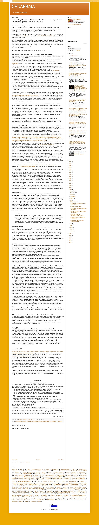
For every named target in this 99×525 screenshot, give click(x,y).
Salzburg (78, 492)
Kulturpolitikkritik (54, 485)
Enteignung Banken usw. (39, 475)
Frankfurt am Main (28, 478)
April (71, 227)
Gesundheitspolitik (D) (68, 479)
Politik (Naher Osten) (68, 489)
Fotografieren (20, 478)
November (72, 192)
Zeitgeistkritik (83, 499)
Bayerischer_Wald (37, 470)
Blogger (55, 509)
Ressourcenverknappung (35, 421)
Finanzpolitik (70, 477)
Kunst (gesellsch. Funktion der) (68, 485)
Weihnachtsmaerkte (81, 498)
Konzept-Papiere (83, 484)
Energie (28, 421)
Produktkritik (49, 491)
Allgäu (28, 469)
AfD (21, 469)
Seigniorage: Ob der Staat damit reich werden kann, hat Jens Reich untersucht (77, 123)
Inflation (82, 481)
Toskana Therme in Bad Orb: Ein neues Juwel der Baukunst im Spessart (80, 153)
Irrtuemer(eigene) (69, 483)
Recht (31, 492)
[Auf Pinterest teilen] (43, 419)
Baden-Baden (23, 470)
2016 (70, 180)
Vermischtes (83, 496)
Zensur (21, 501)
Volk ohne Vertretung (74, 201)
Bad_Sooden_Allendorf (15, 470)
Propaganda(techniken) (68, 491)
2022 (70, 169)
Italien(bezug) (84, 483)
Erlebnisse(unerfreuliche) (61, 475)
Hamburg (38, 481)
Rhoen (74, 492)
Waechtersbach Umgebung (56, 498)
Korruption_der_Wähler (21, 485)
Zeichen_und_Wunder (75, 499)
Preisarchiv (41, 491)
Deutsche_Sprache (16, 473)
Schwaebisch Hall (25, 494)
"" (23, 35)
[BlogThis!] (39, 419)
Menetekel (46, 487)
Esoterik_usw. (76, 475)
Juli (71, 200)
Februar (72, 231)
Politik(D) (77, 490)
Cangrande (78, 19)
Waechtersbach (44, 498)
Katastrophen (20, 484)
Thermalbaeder (44, 495)
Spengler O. (45, 494)
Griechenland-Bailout (24, 481)
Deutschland (26, 474)
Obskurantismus (40, 488)
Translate (78, 50)
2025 (70, 163)
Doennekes (84, 473)
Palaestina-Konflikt (76, 488)
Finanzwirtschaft (80, 477)
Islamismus (76, 483)
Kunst (60, 485)
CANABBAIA (23, 6)
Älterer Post (60, 459)
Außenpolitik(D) (54, 469)
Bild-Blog (85, 470)
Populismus (29, 491)
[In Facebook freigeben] (41, 419)
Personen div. (23, 489)
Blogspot (24, 472)
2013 (70, 185)
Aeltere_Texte (14, 469)
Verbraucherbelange (58, 496)
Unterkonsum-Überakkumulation (78, 495)
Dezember (72, 190)
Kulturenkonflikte (37, 485)
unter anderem (56, 70)
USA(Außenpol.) (15, 496)
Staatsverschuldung (73, 494)
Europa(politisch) (16, 477)
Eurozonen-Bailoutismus (32, 477)
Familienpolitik (47, 477)
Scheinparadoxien (15, 494)
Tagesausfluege (28, 495)
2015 (70, 182)
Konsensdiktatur (57, 484)
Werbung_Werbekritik (23, 499)
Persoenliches (15, 489)
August (72, 198)
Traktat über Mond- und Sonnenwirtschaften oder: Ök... (77, 215)
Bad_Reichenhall (82, 469)
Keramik (26, 484)
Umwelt (66, 495)
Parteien (83, 488)
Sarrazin (83, 492)
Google (13, 481)
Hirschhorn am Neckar (48, 481)
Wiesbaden (33, 499)
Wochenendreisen (62, 499)
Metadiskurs (52, 487)
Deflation (74, 472)
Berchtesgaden (55, 470)
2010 (70, 233)
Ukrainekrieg (59, 495)
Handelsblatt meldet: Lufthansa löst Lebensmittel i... (77, 218)
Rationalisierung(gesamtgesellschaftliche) (20, 492)
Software (39, 494)
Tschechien (52, 495)
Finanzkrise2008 (57, 477)
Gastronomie (66, 478)
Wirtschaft (60, 421)
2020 (70, 172)
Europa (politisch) (83, 475)
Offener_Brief (58, 488)
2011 (70, 189)
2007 (70, 238)
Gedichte (73, 478)
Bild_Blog (78, 470)
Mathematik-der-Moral (28, 487)
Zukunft (26, 501)
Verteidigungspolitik (25, 498)
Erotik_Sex (69, 475)
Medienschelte (37, 487)
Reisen (36, 492)
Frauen (42, 478)
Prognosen (57, 491)
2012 (70, 187)
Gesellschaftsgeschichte (44, 479)
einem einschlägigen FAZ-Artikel (28, 166)
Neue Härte (25, 488)
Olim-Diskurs (64, 488)
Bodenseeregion (31, 472)
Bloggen (17, 472)
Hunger (63, 481)
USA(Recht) (35, 496)
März (71, 229)
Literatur (84, 485)
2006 (70, 240)
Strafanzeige (82, 494)
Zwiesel (39, 501)
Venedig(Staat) (41, 496)
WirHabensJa (54, 421)
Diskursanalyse (75, 473)
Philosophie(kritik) (58, 489)
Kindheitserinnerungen (33, 484)
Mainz (20, 487)
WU (69, 499)
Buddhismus (38, 472)
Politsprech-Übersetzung (20, 491)
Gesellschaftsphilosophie (56, 479)
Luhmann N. (14, 487)
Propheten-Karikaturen (81, 491)
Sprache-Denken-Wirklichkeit (46, 421)
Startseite (38, 459)
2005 (70, 242)
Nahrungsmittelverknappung (80, 487)
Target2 (36, 495)
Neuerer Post (15, 459)
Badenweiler (29, 470)
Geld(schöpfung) (80, 478)
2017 (70, 178)
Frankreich (37, 478)
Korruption (13, 485)
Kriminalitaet (29, 485)
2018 (70, 176)
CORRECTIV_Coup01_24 (58, 472)
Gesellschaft (32, 479)
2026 (70, 161)
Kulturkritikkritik (46, 485)
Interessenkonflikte (41, 483)
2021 (70, 170)
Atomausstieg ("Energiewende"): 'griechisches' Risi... (77, 221)
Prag (35, 491)
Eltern (16, 475)
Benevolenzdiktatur (46, 470)
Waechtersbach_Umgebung (69, 498)
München (65, 487)
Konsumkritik (74, 484)
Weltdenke (14, 499)
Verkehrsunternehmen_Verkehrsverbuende (71, 496)
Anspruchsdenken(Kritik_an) (37, 469)
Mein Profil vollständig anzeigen (74, 24)
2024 (70, 165)
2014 (70, 183)
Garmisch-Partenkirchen (57, 478)
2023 (70, 167)
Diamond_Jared (66, 473)
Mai (71, 225)
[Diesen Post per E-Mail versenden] (37, 419)
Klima (50, 484)
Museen (71, 487)
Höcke (57, 481)
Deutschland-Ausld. (40, 473)
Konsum (66, 484)
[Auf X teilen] (40, 419)
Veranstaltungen (49, 496)
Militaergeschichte (59, 487)
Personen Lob (31, 489)
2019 (70, 174)
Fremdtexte (48, 478)
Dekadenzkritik (82, 472)
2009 (70, 235)
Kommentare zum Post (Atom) (23, 462)
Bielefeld (73, 470)
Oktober (72, 194)
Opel (70, 488)
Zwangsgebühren (34, 501)
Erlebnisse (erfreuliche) (49, 475)
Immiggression (72, 481)
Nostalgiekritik (33, 488)
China (49, 472)
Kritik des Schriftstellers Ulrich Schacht (45, 35)
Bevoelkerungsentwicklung (64, 470)
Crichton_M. (68, 472)
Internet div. (55, 483)
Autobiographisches (65, 469)
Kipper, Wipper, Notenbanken (75, 55)
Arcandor (47, 469)
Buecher (43, 472)
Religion (43, 492)
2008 (70, 237)
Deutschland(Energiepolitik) (20, 421)
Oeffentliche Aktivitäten (50, 488)
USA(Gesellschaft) (26, 496)
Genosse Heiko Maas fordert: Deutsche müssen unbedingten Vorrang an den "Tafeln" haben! (77, 100)
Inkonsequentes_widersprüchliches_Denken (23, 483)
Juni (71, 223)
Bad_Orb (74, 469)
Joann (15, 484)
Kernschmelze (15, 63)
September (72, 196)
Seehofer (33, 494)
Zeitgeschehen (15, 501)
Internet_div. (62, 483)
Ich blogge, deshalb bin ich (75, 206)
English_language (28, 475)
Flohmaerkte (14, 478)
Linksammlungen (78, 485)
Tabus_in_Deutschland (16, 495)
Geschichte (14, 479)
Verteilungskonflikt (34, 498)
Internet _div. (49, 483)
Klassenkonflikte (44, 484)
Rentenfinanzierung (50, 492)
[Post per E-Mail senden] (35, 419)
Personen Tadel (41, 490)
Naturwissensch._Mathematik (16, 488)
